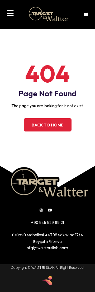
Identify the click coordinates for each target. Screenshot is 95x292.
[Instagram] (41, 210)
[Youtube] (50, 210)
